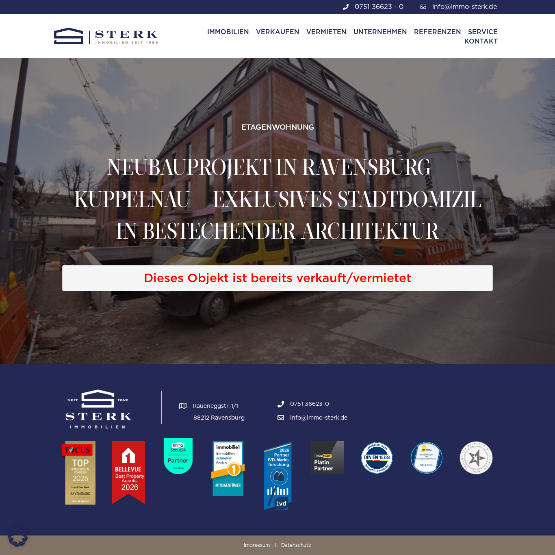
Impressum (257, 545)
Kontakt (481, 41)
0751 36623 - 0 (379, 7)
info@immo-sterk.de (464, 7)
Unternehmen (380, 32)
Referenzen (437, 32)
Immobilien (228, 32)
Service (483, 32)
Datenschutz (296, 545)
